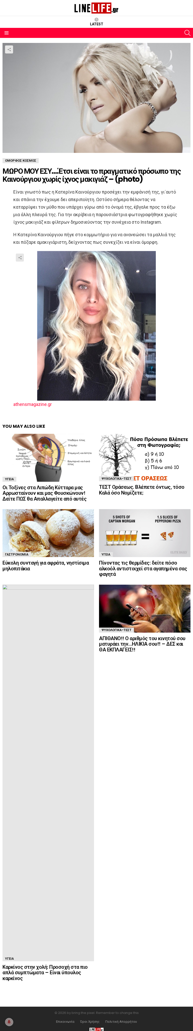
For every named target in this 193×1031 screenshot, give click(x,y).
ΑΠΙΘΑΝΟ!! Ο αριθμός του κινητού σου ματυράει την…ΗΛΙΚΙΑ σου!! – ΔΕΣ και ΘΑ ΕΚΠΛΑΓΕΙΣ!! (142, 644)
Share (9, 49)
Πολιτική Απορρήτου (121, 1022)
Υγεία (9, 479)
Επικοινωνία (65, 1022)
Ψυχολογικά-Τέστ (116, 478)
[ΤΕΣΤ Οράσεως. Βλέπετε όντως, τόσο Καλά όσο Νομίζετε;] (144, 457)
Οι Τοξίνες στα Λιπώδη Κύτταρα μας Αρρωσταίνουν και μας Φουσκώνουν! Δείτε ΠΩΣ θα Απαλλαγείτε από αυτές (44, 493)
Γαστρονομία (16, 554)
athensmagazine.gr (32, 404)
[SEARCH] (187, 33)
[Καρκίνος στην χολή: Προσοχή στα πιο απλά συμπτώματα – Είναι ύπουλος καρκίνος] (48, 773)
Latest (96, 24)
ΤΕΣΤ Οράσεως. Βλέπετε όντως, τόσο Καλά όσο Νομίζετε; (141, 489)
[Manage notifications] (9, 1022)
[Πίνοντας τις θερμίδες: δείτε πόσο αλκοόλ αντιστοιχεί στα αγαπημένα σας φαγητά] (144, 533)
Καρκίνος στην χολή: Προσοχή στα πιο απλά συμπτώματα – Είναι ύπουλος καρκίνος (45, 972)
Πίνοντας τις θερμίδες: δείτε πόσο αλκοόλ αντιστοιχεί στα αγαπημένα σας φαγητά (143, 568)
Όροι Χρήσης (90, 1022)
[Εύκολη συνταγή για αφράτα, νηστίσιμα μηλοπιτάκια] (48, 533)
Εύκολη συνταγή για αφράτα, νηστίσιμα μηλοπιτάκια (46, 565)
